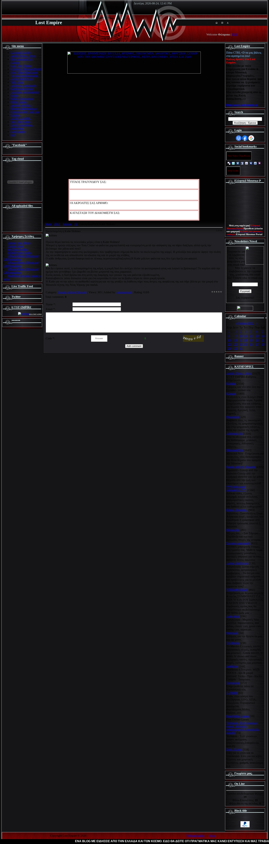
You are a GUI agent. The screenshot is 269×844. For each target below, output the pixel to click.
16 (235, 340)
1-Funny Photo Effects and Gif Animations (20, 257)
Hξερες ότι (232, 530)
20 (257, 340)
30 (235, 348)
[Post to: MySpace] (251, 163)
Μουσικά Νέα (234, 450)
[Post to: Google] (246, 163)
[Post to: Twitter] (233, 163)
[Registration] (222, 22)
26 (251, 344)
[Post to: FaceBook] (242, 163)
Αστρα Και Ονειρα (237, 563)
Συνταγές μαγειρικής (238, 543)
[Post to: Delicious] (229, 163)
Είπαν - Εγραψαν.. (237, 510)
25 (245, 344)
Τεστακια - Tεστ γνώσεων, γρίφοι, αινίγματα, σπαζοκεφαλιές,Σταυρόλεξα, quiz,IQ (242, 727)
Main (48, 224)
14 (262, 335)
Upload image (15, 246)
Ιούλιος (67, 224)
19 (251, 340)
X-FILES (231, 693)
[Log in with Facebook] (245, 138)
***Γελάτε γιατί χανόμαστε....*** (236, 488)
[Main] (217, 22)
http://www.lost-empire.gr (242, 104)
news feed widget (35, 314)
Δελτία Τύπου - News (239, 373)
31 (241, 348)
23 (235, 344)
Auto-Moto (232, 616)
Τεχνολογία (233, 682)
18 (245, 340)
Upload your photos (18, 242)
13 (257, 335)
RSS (235, 34)
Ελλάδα (231, 383)
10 (241, 335)
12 (75, 224)
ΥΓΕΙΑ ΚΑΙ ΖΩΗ (237, 589)
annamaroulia (124, 292)
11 (245, 335)
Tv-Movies (232, 643)
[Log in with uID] (238, 138)
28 (262, 344)
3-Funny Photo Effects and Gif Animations (20, 271)
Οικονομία (232, 416)
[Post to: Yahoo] (259, 163)
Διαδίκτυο (232, 666)
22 (229, 344)
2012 (57, 224)
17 (241, 340)
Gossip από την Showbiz (72, 292)
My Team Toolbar (17, 249)
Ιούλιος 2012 (246, 323)
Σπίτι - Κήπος (234, 749)
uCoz (212, 835)
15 (229, 340)
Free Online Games (237, 716)
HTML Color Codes (19, 252)
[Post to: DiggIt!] (238, 163)
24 (241, 344)
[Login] (228, 22)
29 (229, 348)
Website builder (195, 835)
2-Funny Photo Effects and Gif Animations (20, 264)
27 (257, 344)
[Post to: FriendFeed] (255, 163)
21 (262, 340)
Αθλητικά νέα (234, 433)
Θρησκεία (232, 633)
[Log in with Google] (251, 138)
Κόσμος (231, 393)
